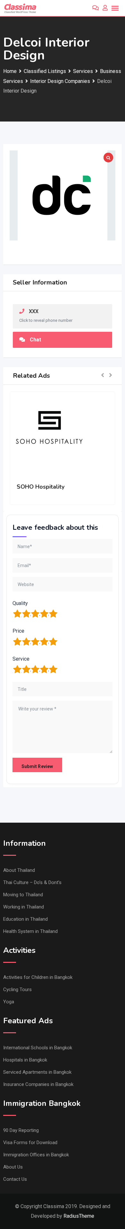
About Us (13, 1167)
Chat (35, 340)
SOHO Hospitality (40, 487)
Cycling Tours (17, 989)
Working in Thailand (23, 907)
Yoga (8, 1002)
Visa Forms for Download (30, 1142)
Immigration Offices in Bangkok (36, 1155)
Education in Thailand (25, 919)
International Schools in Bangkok (37, 1048)
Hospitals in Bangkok (25, 1060)
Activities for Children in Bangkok (37, 977)
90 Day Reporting (21, 1130)
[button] (102, 376)
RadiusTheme (78, 1216)
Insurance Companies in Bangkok (38, 1084)
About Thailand (19, 870)
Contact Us (15, 1179)
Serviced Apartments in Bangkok (37, 1072)
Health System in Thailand (30, 931)
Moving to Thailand (23, 895)
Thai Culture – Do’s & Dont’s (32, 882)
